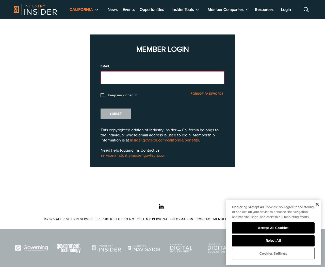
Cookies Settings (273, 254)
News (113, 9)
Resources (264, 9)
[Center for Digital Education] (219, 248)
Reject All (273, 241)
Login (286, 9)
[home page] (35, 9)
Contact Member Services (220, 219)
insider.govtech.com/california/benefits (164, 140)
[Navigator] (144, 248)
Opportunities (152, 9)
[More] (96, 9)
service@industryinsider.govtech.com (134, 155)
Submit (116, 114)
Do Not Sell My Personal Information (158, 219)
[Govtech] (69, 248)
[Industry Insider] (106, 248)
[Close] (317, 204)
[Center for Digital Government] (181, 248)
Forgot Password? (207, 94)
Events (129, 9)
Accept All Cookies (273, 228)
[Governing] (31, 248)
